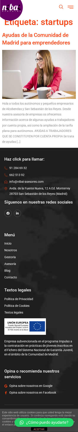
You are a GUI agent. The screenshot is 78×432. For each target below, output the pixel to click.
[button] (44, 422)
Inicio (7, 243)
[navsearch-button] (61, 7)
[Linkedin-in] (17, 213)
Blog (7, 270)
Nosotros (10, 250)
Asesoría (10, 264)
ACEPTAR (39, 429)
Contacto (10, 277)
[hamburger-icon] (71, 7)
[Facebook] (8, 213)
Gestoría (10, 257)
